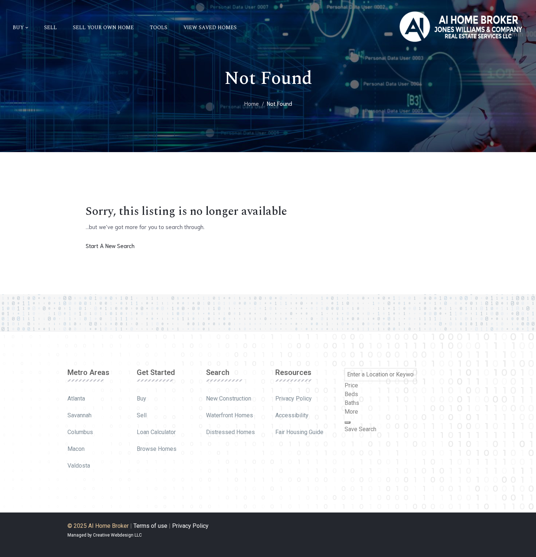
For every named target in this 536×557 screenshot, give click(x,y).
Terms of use (150, 525)
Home (251, 103)
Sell (142, 415)
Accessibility (291, 415)
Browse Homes (156, 448)
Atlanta (76, 398)
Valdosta (78, 465)
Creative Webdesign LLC (117, 535)
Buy (141, 398)
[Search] (347, 422)
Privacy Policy (293, 398)
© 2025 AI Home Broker (98, 525)
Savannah (79, 415)
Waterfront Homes (229, 415)
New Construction (228, 398)
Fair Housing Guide (299, 432)
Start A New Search (110, 245)
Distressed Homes (230, 432)
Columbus (80, 432)
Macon (76, 448)
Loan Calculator (156, 432)
